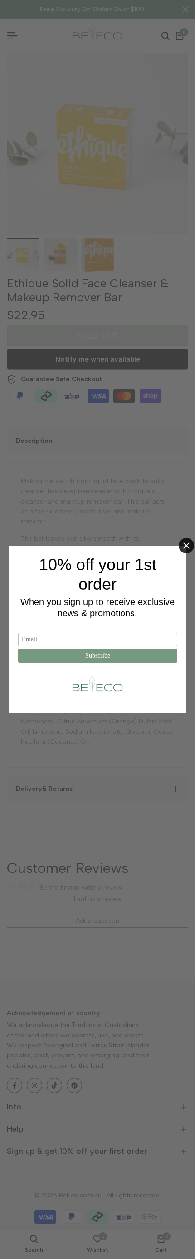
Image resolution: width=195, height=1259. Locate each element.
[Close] (186, 545)
